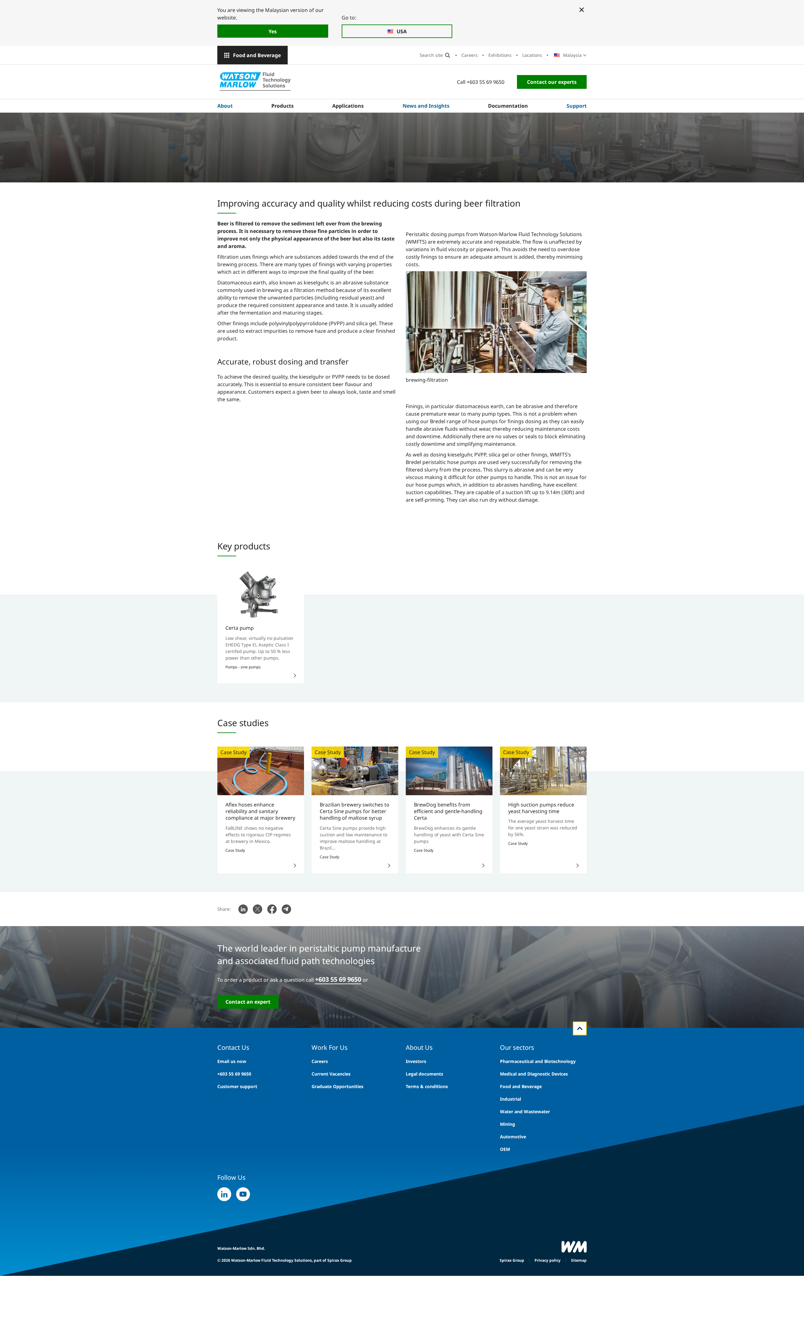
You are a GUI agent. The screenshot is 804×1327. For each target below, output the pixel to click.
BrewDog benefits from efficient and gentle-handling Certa (448, 811)
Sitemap (579, 1260)
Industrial (510, 1099)
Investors (416, 1061)
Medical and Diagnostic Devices (534, 1074)
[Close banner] (582, 9)
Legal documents (424, 1074)
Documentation (508, 105)
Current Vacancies (331, 1074)
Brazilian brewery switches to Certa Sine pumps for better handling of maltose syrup (354, 811)
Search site (431, 55)
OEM (505, 1149)
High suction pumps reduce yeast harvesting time (541, 808)
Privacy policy (548, 1260)
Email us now (231, 1061)
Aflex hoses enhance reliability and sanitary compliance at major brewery (260, 811)
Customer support (237, 1086)
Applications (348, 105)
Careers (469, 55)
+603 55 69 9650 (338, 979)
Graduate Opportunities (337, 1086)
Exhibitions (500, 55)
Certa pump (239, 627)
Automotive (513, 1137)
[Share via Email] (286, 909)
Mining (507, 1124)
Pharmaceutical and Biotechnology (538, 1061)
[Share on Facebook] (272, 909)
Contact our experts (552, 81)
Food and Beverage (257, 55)
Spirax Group (512, 1260)
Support (577, 105)
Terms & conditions (427, 1086)
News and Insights (426, 105)
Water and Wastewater (525, 1111)
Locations (532, 55)
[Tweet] (257, 909)
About (225, 105)
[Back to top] (580, 1028)
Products (282, 105)
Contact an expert (247, 1001)
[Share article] (243, 909)
